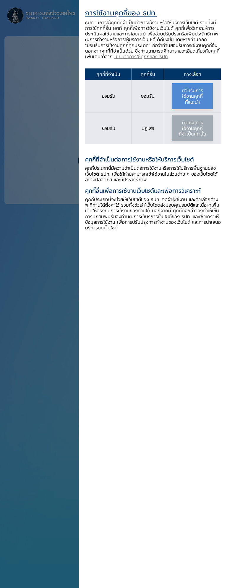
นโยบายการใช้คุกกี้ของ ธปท (141, 56)
